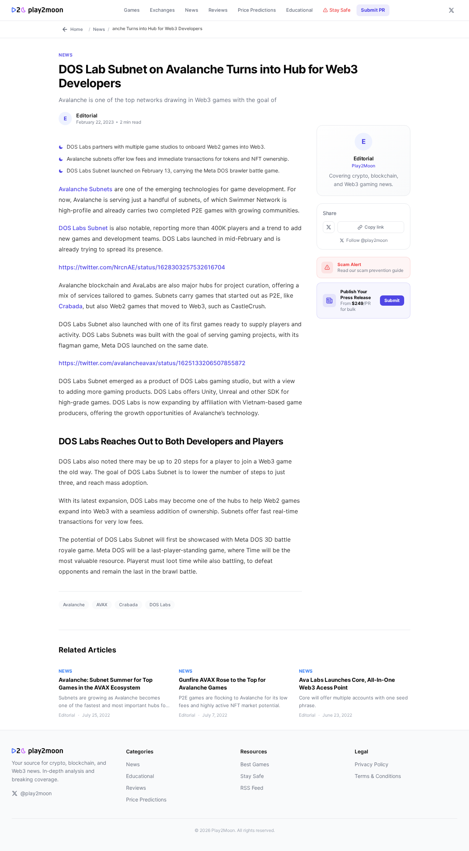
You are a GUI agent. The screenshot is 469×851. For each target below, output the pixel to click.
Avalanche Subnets (85, 189)
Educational (299, 10)
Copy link (374, 227)
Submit (392, 300)
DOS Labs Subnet (83, 228)
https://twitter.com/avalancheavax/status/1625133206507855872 (152, 363)
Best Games (254, 764)
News (191, 10)
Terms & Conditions (378, 776)
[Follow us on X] (451, 10)
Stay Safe (340, 10)
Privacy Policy (371, 764)
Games (132, 10)
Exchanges (162, 10)
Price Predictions (257, 10)
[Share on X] (329, 227)
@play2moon (36, 793)
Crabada (70, 306)
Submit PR (373, 10)
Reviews (218, 10)
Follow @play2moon (367, 240)
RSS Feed (251, 788)
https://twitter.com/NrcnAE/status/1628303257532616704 (142, 267)
